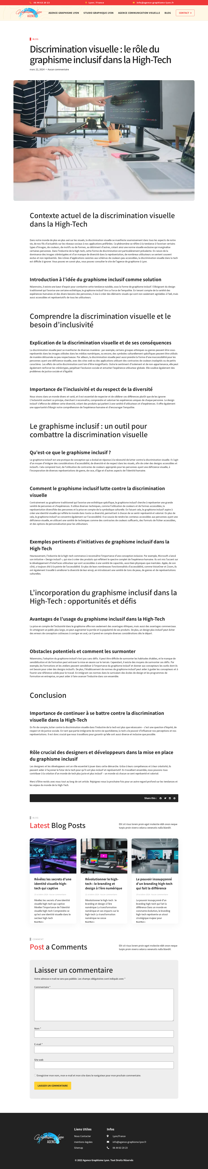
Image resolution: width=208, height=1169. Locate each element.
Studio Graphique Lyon (98, 12)
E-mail (38, 1044)
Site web (38, 1059)
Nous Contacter (82, 1136)
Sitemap (78, 1147)
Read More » (39, 922)
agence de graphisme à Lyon (132, 261)
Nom (37, 1028)
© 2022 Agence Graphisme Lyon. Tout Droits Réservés (104, 1160)
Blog (168, 12)
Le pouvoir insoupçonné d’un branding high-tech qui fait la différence (154, 883)
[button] (160, 798)
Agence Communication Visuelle (139, 12)
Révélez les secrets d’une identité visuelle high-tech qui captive (52, 883)
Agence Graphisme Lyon (64, 12)
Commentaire (42, 987)
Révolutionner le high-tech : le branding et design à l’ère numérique (103, 883)
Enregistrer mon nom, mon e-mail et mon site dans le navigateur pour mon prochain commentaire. (89, 1075)
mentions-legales (83, 1142)
